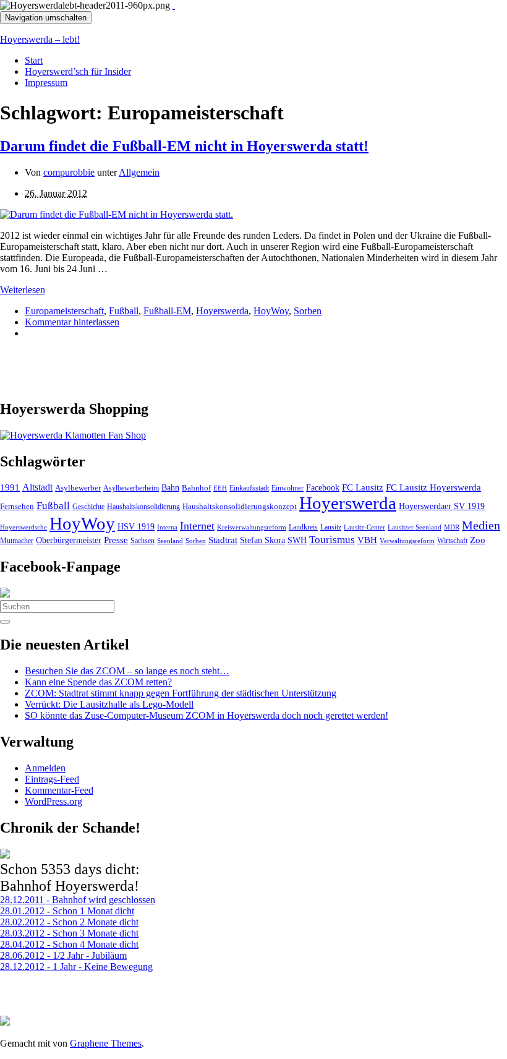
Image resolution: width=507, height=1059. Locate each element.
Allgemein (139, 172)
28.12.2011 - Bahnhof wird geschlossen (77, 899)
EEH (220, 488)
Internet (197, 526)
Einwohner (287, 488)
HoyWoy (271, 311)
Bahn (170, 487)
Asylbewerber (78, 488)
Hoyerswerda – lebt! (40, 39)
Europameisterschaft (64, 311)
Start (34, 60)
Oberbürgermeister (68, 540)
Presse (116, 540)
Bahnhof (196, 488)
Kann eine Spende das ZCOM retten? (98, 682)
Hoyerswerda (222, 311)
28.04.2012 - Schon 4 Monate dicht (69, 944)
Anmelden (45, 768)
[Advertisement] (144, 367)
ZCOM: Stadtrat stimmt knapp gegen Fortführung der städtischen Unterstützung (180, 693)
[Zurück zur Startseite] (174, 5)
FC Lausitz (362, 487)
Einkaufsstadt (249, 488)
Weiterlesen (22, 290)
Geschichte (88, 506)
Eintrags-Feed (52, 779)
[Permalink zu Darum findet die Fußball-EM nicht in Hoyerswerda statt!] (116, 214)
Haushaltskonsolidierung (143, 506)
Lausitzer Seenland (414, 527)
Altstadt (37, 487)
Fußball (123, 311)
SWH (297, 540)
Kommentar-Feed (59, 790)
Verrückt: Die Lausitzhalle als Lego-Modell (109, 704)
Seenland (170, 540)
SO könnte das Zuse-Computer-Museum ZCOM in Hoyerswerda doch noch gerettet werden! (206, 715)
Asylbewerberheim (131, 488)
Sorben (308, 311)
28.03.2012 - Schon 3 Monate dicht (69, 933)
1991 (10, 487)
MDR (451, 527)
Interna (167, 527)
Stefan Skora (262, 540)
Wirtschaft (452, 540)
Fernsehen (17, 506)
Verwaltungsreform (407, 540)
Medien (481, 525)
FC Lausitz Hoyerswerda (433, 487)
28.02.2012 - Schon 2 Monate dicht (69, 922)
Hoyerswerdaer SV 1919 (442, 506)
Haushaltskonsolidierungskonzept (239, 506)
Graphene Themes (106, 1043)
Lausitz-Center (364, 527)
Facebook (322, 487)
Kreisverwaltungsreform (251, 527)
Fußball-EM (167, 311)
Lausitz (330, 527)
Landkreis (303, 527)
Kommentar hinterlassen (72, 322)
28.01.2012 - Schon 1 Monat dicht (67, 911)
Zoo (477, 539)
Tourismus (332, 540)
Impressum (46, 82)
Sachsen (142, 540)
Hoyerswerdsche (23, 527)
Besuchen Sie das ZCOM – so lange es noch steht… (127, 671)
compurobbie (69, 172)
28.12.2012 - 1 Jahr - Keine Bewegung (76, 966)
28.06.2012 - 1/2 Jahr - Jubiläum (63, 955)
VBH (367, 540)
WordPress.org (53, 801)
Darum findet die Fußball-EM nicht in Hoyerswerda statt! (184, 146)
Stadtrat (222, 540)
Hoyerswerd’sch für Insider (78, 71)
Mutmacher (16, 540)
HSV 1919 (136, 526)
